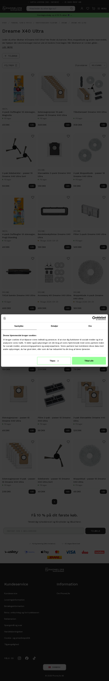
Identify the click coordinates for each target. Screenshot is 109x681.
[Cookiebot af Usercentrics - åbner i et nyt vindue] (94, 318)
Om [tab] (90, 326)
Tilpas (52, 360)
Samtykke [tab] (19, 326)
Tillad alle (89, 360)
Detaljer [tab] (54, 326)
